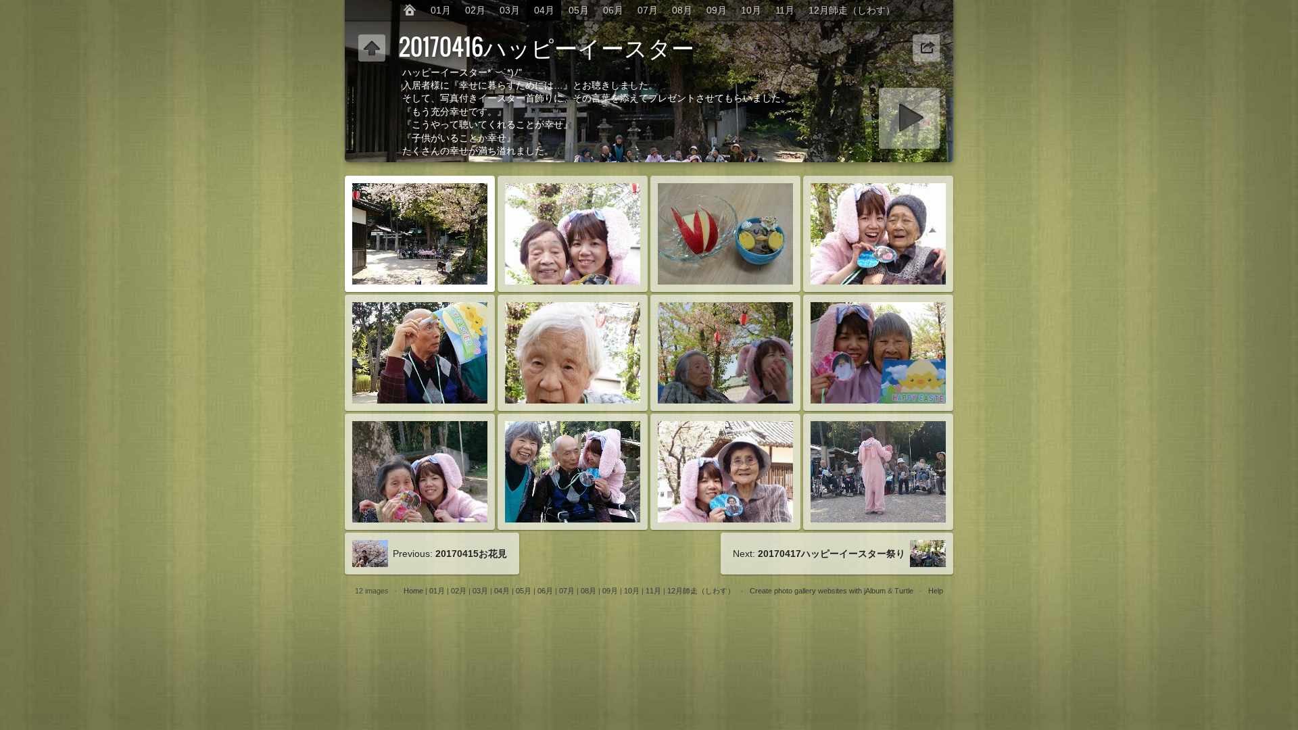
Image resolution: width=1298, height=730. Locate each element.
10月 (751, 10)
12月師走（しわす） (852, 10)
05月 (579, 10)
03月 (510, 10)
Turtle (903, 591)
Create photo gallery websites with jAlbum (818, 591)
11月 (784, 10)
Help (935, 591)
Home (413, 591)
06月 (613, 10)
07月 (648, 10)
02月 (475, 10)
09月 (716, 10)
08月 (682, 10)
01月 (441, 10)
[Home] (409, 10)
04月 (544, 10)
